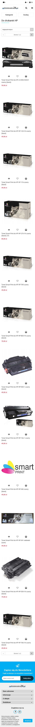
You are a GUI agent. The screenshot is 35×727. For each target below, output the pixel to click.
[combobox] (17, 29)
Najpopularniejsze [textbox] (8, 29)
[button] (31, 2)
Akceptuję (28, 720)
